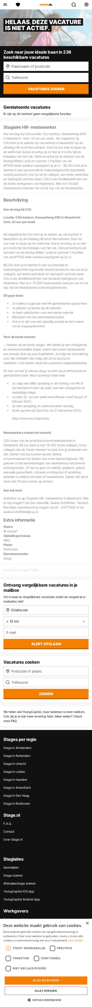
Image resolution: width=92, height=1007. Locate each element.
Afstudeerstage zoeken (19, 883)
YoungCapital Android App (21, 899)
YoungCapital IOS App (18, 891)
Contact (8, 831)
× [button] (87, 923)
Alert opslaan (46, 644)
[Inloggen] (86, 4)
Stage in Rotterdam (16, 756)
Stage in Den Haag (16, 795)
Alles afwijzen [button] (46, 991)
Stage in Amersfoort (17, 787)
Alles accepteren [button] (46, 980)
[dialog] (46, 963)
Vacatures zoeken (46, 89)
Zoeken (46, 694)
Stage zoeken (13, 875)
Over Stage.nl (12, 839)
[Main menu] (5, 4)
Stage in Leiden (14, 771)
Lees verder (75, 940)
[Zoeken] (75, 4)
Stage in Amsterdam (17, 748)
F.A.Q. (7, 823)
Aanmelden (11, 867)
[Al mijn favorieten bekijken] (18, 4)
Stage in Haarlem (15, 779)
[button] (46, 1000)
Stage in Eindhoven (16, 803)
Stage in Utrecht (14, 763)
